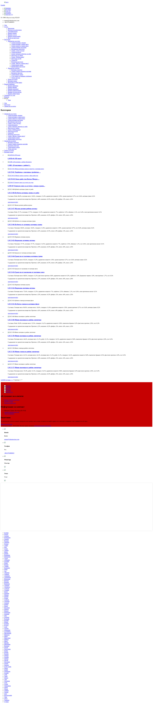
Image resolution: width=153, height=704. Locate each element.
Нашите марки (12, 33)
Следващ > (8, 380)
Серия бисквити (16, 52)
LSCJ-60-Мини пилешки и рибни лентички (24, 320)
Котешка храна (12, 81)
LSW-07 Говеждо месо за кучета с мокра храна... (26, 186)
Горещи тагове (8, 401)
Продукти (7, 39)
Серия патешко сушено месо (20, 44)
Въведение (11, 28)
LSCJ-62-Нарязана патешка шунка (21, 288)
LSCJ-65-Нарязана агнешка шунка (21, 240)
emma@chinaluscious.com (11, 412)
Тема (9, 100)
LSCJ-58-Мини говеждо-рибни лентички (23, 352)
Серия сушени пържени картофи (21, 71)
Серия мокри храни (17, 65)
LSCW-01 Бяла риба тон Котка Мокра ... (23, 179)
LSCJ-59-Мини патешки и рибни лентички (24, 336)
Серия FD (14, 60)
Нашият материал (13, 89)
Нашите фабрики (9, 84)
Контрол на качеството (15, 30)
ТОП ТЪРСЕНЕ (46, 426)
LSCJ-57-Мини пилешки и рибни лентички (24, 367)
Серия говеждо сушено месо (20, 46)
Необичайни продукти (18, 66)
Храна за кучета (12, 79)
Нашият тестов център (14, 92)
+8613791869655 (9, 414)
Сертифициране (13, 31)
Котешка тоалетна (16, 70)
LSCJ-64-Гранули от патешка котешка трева (25, 256)
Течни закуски (15, 78)
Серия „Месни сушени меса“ (20, 63)
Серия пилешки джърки (18, 42)
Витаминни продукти (18, 49)
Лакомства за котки (13, 68)
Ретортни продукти (17, 62)
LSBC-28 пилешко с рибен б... (19, 165)
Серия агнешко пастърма (18, 47)
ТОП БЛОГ (37, 426)
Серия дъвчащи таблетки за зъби (21, 54)
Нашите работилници (14, 90)
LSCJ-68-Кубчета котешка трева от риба (23, 193)
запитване (11, 202)
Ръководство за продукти (11, 400)
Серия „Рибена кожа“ (17, 57)
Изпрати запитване (6, 424)
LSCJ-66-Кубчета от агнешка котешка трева (25, 224)
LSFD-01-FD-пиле (15, 158)
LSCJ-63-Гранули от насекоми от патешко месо (26, 272)
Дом (5, 25)
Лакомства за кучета (14, 41)
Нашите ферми (12, 87)
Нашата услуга (12, 35)
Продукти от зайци (17, 55)
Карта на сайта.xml (10, 403)
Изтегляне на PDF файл (15, 82)
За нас (6, 27)
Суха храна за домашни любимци (21, 76)
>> (12, 380)
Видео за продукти (13, 38)
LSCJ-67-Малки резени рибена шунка (22, 209)
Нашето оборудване (14, 93)
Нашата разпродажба (14, 36)
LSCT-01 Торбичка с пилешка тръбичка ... (24, 172)
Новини (6, 97)
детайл (16, 202)
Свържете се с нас (9, 95)
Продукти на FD (16, 58)
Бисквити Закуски (16, 73)
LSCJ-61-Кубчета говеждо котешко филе (23, 304)
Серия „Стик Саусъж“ (18, 50)
